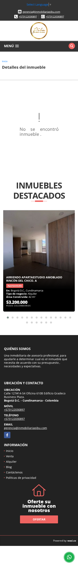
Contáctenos (14, 472)
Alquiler (11, 461)
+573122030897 (28, 16)
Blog (9, 467)
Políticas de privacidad (21, 478)
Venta (10, 456)
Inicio (5, 61)
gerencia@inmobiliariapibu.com (41, 12)
